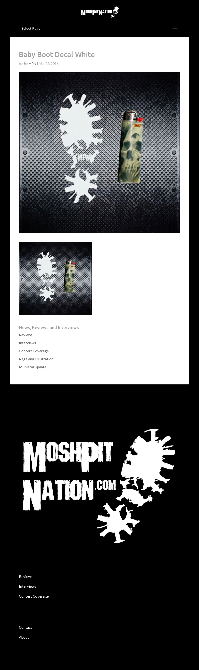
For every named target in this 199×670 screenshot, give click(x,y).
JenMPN (29, 63)
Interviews (27, 343)
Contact (25, 627)
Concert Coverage (34, 351)
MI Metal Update (32, 367)
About (24, 637)
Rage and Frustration (36, 359)
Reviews (26, 335)
